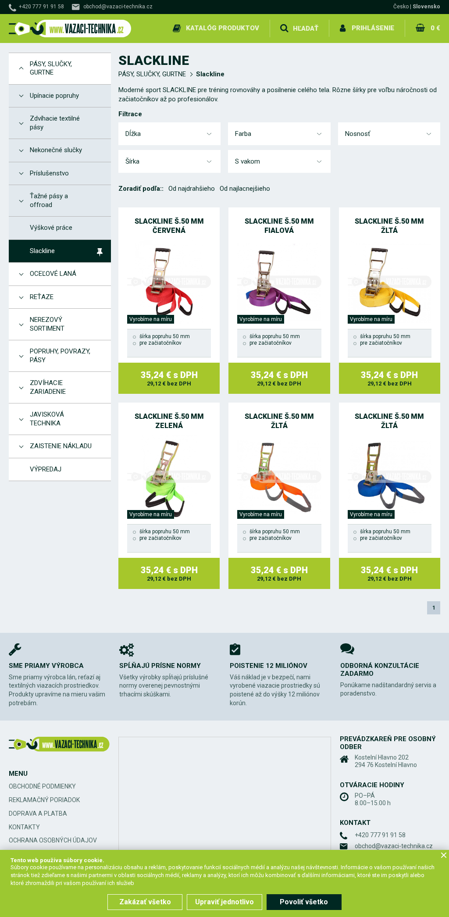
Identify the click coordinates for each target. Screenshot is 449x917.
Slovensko (426, 7)
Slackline (210, 74)
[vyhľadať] (284, 28)
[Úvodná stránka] (70, 29)
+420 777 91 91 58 (41, 7)
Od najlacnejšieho (245, 189)
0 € (435, 28)
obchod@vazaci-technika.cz (118, 7)
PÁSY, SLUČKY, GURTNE (152, 74)
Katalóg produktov (222, 28)
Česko (401, 7)
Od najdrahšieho (191, 189)
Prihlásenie (373, 28)
